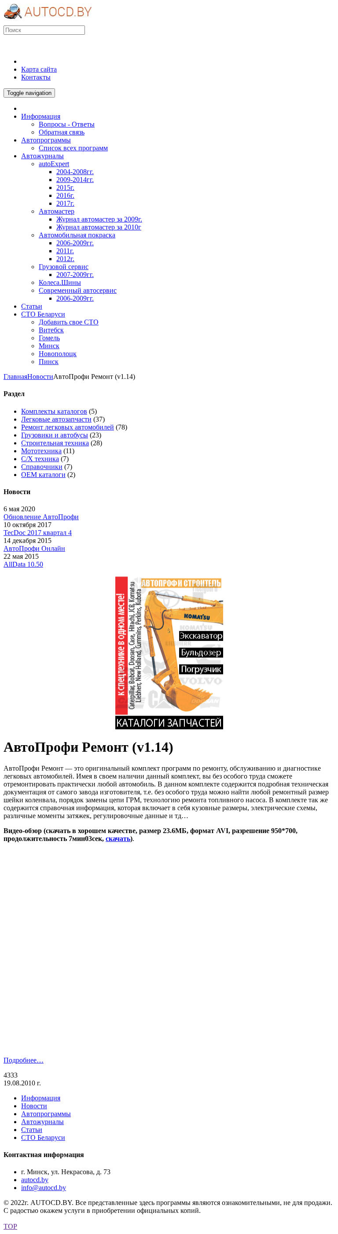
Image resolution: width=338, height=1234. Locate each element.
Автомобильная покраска (77, 235)
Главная (15, 376)
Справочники (41, 466)
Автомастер (56, 211)
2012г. (65, 258)
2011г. (65, 251)
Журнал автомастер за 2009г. (99, 219)
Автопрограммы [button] (46, 140)
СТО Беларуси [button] (43, 314)
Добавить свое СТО (69, 322)
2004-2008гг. (75, 171)
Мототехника (41, 451)
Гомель (49, 338)
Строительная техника (55, 443)
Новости (40, 376)
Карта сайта (39, 69)
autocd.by (34, 1179)
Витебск (51, 330)
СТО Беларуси (43, 1137)
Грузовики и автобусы (54, 435)
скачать (118, 838)
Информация (40, 1098)
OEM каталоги (43, 474)
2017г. (65, 203)
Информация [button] (40, 116)
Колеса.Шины (60, 282)
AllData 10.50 (23, 564)
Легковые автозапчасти (56, 419)
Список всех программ (73, 148)
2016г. (65, 195)
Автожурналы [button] (42, 156)
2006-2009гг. (75, 243)
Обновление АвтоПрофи (41, 517)
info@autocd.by (43, 1187)
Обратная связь (61, 132)
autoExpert (54, 163)
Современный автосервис (78, 290)
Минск (49, 345)
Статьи (31, 1129)
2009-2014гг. (75, 179)
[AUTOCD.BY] (48, 21)
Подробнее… (24, 1060)
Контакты (36, 77)
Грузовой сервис (63, 266)
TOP (10, 1226)
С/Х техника (40, 458)
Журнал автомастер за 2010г (98, 227)
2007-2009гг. (75, 274)
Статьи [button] (31, 306)
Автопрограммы (46, 1114)
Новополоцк (58, 353)
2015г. (65, 187)
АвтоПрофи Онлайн (34, 548)
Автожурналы (42, 1121)
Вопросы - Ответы (67, 124)
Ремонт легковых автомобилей (67, 427)
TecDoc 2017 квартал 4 (38, 532)
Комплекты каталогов (54, 411)
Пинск (49, 361)
